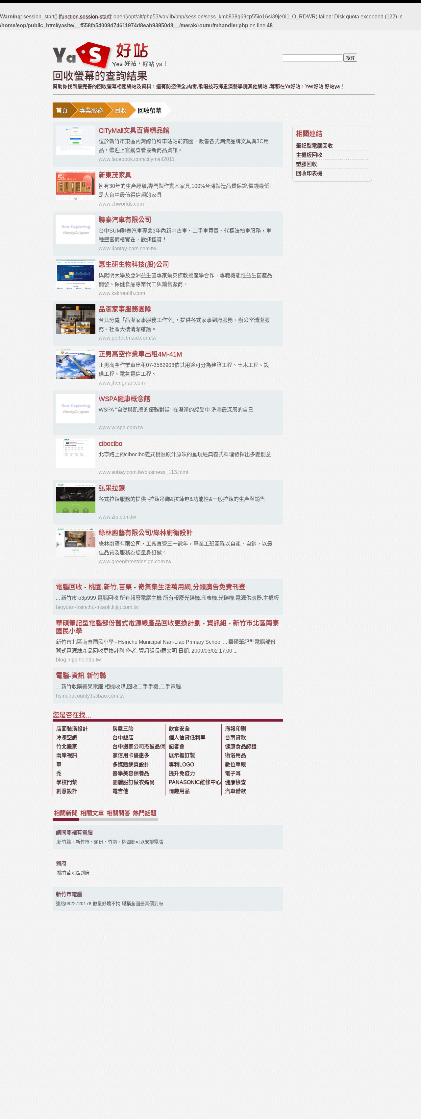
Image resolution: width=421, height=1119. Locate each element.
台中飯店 (123, 737)
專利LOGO (181, 764)
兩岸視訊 (66, 755)
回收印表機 (309, 173)
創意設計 (66, 791)
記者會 (177, 746)
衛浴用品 (235, 755)
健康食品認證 (241, 746)
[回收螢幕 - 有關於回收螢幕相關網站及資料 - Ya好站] (109, 55)
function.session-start (85, 16)
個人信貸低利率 (187, 737)
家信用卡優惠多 (130, 755)
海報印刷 (235, 728)
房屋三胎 (123, 728)
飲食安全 (179, 728)
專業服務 (91, 110)
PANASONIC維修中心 (195, 782)
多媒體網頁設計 (130, 764)
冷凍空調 (66, 737)
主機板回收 (309, 155)
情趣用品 (179, 791)
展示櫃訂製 (182, 755)
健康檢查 (235, 782)
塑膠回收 (306, 164)
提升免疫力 (182, 773)
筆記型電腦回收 (314, 145)
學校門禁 (66, 782)
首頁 (62, 110)
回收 (120, 110)
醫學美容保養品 (130, 773)
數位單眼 (235, 764)
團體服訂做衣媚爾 (133, 782)
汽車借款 (235, 791)
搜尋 (350, 58)
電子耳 (233, 773)
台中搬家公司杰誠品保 (138, 746)
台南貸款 (235, 737)
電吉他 (120, 791)
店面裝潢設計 (72, 728)
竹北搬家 (66, 746)
